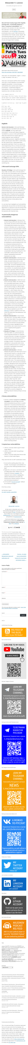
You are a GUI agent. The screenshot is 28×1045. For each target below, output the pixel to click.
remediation (21, 954)
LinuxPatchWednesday (12, 949)
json (24, 947)
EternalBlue (8, 537)
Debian (8, 947)
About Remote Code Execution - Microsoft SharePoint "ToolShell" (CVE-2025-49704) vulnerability (14, 989)
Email (3, 592)
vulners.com (21, 959)
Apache (3, 946)
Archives (4, 965)
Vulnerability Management (13, 533)
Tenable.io (19, 956)
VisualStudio (18, 542)
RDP (18, 954)
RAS (6, 542)
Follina (7, 538)
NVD (20, 950)
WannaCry (6, 310)
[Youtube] (17, 527)
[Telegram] (19, 527)
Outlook (8, 540)
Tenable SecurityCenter (6, 957)
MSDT (3, 540)
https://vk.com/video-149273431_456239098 (12, 72)
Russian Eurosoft (16, 481)
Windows (12, 961)
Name (3, 587)
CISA (16, 946)
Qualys (24, 540)
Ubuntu (19, 957)
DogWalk (4, 537)
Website (4, 598)
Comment (4, 571)
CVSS (23, 535)
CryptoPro (17, 473)
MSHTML (12, 950)
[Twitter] (13, 527)
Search (3, 613)
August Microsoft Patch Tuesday (13, 1005)
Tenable (13, 542)
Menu (14, 9)
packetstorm (13, 540)
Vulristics (15, 31)
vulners (15, 959)
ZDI (7, 544)
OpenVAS (4, 952)
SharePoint (5, 956)
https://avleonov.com (19, 1039)
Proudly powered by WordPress (8, 1022)
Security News (15, 532)
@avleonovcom (7, 515)
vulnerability (8, 959)
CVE (3, 947)
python (4, 955)
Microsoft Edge (22, 538)
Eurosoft (20, 537)
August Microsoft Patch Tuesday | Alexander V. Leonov (13, 996)
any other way (12, 1042)
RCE (16, 954)
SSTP (11, 542)
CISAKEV (19, 946)
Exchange (4, 538)
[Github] (15, 527)
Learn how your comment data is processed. (14, 608)
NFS (5, 540)
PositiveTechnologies (8, 953)
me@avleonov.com (20, 1040)
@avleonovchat (18, 516)
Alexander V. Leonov (14, 3)
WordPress (18, 961)
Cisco (23, 946)
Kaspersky (11, 538)
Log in (3, 620)
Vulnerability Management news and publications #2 (7, 556)
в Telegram (16, 523)
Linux (4, 949)
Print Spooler (19, 540)
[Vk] (11, 527)
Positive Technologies (20, 953)
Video (20, 532)
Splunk (9, 956)
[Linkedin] (9, 527)
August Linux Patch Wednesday (13, 1012)
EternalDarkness (14, 537)
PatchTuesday (13, 952)
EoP (13, 947)
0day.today (7, 535)
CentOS (7, 946)
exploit (21, 947)
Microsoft (16, 538)
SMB (8, 542)
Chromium (12, 946)
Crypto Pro (19, 535)
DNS (11, 947)
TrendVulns (14, 957)
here (14, 512)
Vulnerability (4, 533)
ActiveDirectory (13, 535)
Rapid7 (3, 542)
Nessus (16, 950)
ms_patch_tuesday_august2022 (9, 492)
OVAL (8, 952)
